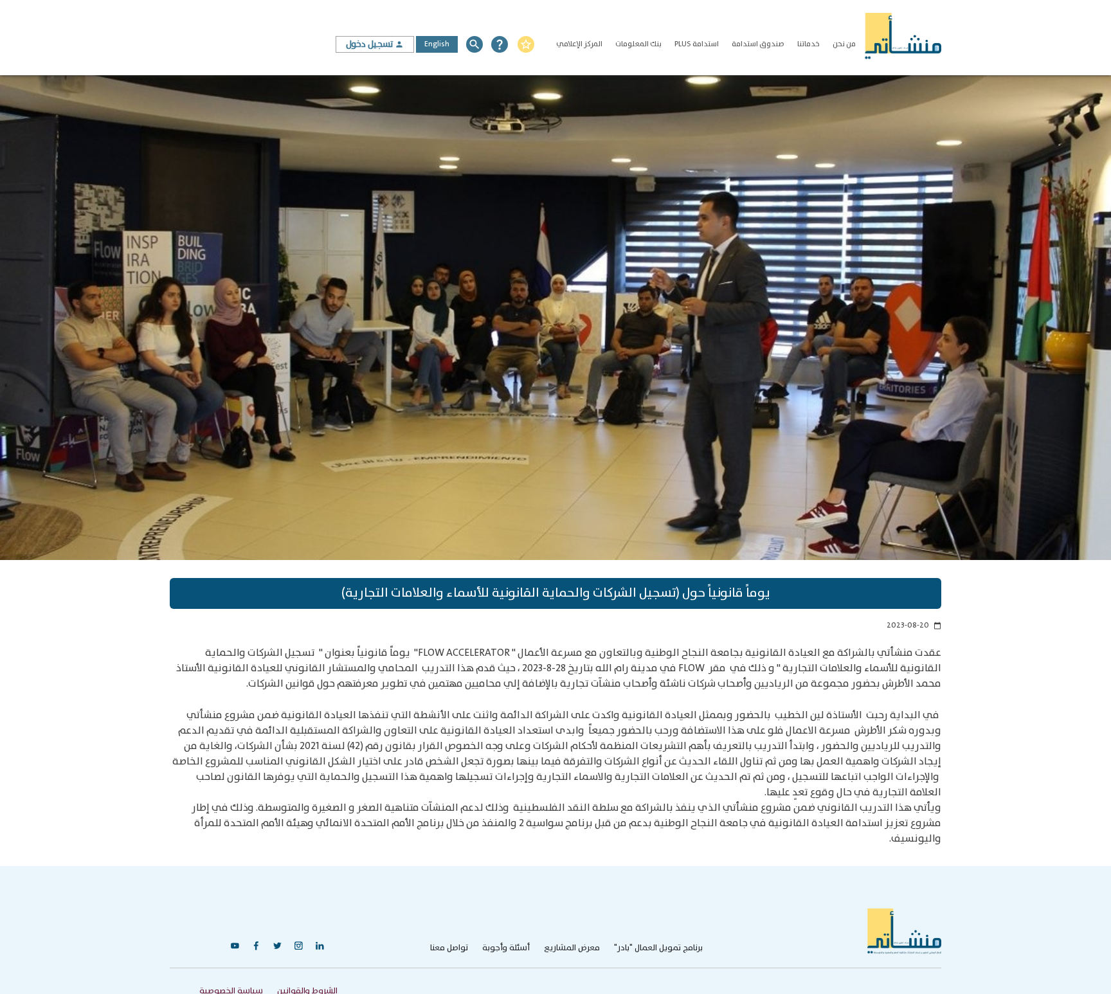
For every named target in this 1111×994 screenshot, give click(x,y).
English (436, 44)
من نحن (844, 44)
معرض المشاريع (572, 948)
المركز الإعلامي (579, 44)
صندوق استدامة (758, 44)
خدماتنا (808, 44)
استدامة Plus (696, 44)
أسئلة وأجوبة (506, 948)
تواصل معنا (449, 948)
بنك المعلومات (638, 44)
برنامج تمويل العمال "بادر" (658, 948)
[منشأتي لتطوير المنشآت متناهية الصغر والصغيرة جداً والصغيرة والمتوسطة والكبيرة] (902, 37)
